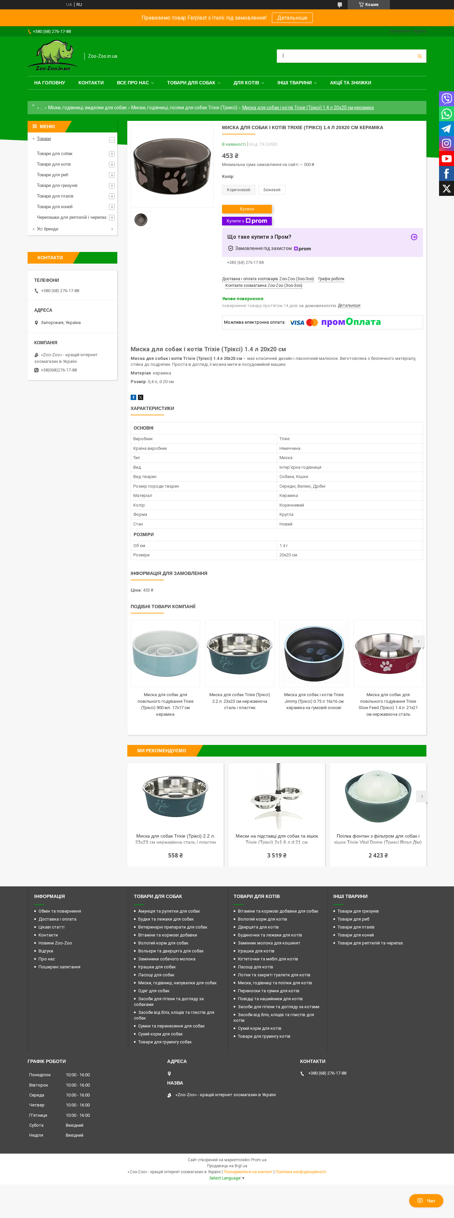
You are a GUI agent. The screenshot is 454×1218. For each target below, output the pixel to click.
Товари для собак (191, 82)
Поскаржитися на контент (248, 1172)
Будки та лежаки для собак (166, 919)
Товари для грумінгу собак (165, 1041)
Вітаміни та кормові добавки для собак (278, 911)
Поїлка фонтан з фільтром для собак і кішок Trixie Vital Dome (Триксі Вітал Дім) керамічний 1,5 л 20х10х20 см (378, 839)
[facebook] (133, 398)
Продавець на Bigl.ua (227, 1166)
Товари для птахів (55, 196)
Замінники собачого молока (166, 958)
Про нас (47, 958)
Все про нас (133, 82)
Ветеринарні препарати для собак (172, 927)
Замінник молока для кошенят (269, 942)
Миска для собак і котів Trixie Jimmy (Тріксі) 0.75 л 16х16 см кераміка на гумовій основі (314, 701)
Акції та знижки (350, 82)
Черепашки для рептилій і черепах (72, 217)
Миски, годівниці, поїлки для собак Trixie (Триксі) (184, 107)
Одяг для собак (154, 990)
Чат (431, 1200)
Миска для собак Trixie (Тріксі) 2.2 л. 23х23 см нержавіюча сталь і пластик (239, 701)
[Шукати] (419, 56)
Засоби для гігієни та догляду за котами (278, 1006)
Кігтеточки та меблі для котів (268, 958)
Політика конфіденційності (301, 1172)
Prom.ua (259, 1160)
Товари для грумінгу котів (264, 1036)
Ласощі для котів (255, 966)
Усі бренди (47, 228)
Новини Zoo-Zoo (55, 942)
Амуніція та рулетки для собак (169, 911)
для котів (246, 82)
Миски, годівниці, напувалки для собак (177, 982)
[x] (140, 398)
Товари (44, 138)
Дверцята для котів (258, 927)
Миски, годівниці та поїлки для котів (275, 982)
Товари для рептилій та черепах (370, 942)
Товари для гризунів (57, 185)
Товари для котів (54, 164)
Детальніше (292, 18)
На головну (49, 82)
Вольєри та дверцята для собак (171, 950)
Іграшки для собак (157, 966)
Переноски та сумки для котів (268, 990)
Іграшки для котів (256, 950)
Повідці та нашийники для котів (270, 998)
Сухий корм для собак (160, 1033)
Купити (247, 208)
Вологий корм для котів (262, 919)
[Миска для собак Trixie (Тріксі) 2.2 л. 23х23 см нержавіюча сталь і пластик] (240, 653)
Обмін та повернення (60, 911)
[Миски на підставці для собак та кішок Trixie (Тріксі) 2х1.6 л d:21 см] (277, 796)
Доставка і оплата (57, 919)
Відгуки (46, 950)
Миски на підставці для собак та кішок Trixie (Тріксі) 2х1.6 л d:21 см (277, 839)
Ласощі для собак (156, 974)
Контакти (91, 82)
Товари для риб (52, 174)
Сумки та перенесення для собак (171, 1025)
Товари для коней (54, 206)
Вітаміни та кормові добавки (167, 935)
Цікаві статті (51, 927)
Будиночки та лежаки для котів (270, 935)
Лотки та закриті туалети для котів (274, 974)
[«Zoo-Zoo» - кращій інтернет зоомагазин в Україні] (53, 56)
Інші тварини (295, 82)
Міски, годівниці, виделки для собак (87, 107)
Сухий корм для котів (260, 1028)
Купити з (235, 220)
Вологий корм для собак (163, 942)
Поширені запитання (59, 966)
